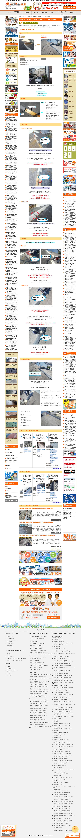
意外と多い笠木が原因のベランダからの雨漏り (11, 149)
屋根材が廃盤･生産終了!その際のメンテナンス (11, 281)
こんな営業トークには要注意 (69, 375)
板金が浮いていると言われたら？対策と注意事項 (70, 384)
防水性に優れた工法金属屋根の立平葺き (10, 202)
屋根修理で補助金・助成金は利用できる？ (69, 349)
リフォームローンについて (35, 688)
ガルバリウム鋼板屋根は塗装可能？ (70, 207)
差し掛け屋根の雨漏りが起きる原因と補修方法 (11, 227)
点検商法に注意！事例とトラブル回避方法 (38, 650)
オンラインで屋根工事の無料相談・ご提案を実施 (70, 357)
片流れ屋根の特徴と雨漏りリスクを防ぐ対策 (11, 220)
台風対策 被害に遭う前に (34, 660)
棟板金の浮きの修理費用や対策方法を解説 (11, 137)
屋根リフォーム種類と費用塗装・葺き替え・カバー (70, 258)
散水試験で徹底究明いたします (36, 658)
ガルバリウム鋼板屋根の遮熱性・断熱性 (70, 210)
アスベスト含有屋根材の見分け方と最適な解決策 (11, 254)
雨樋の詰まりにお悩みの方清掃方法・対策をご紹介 (70, 427)
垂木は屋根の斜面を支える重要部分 (36, 695)
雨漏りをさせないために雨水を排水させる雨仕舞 (11, 242)
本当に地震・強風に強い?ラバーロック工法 (11, 209)
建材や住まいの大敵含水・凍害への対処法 (11, 236)
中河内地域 (8, 495)
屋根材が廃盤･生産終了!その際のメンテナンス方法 (63, 713)
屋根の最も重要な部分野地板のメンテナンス (11, 262)
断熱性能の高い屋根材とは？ (9, 332)
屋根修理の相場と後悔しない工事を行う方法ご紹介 (39, 681)
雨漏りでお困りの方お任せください (36, 645)
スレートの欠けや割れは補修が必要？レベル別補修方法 (64, 687)
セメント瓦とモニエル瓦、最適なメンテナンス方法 (63, 694)
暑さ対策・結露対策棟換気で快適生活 (61, 732)
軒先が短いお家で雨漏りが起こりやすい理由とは (11, 251)
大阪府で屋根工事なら (11, 458)
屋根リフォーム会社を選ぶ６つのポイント (70, 300)
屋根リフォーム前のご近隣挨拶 (36, 648)
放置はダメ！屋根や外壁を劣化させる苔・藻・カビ (63, 803)
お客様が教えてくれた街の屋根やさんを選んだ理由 (16, 658)
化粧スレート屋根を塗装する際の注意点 (69, 279)
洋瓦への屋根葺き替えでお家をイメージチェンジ (11, 284)
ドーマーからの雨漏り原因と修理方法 (11, 326)
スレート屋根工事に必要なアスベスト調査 (61, 748)
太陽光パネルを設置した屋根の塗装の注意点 (70, 276)
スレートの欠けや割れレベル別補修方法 (69, 264)
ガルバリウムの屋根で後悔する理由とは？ (11, 296)
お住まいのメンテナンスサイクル (60, 772)
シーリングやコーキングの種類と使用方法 (11, 199)
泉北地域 (8, 490)
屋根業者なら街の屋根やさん (12, 669)
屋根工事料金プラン (34, 641)
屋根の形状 (8, 217)
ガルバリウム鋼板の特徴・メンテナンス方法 (62, 751)
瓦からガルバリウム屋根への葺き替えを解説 (70, 204)
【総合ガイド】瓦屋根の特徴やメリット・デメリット (63, 678)
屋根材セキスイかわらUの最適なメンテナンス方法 (70, 285)
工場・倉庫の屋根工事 (69, 435)
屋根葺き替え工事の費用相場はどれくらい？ (70, 242)
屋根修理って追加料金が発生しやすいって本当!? (70, 387)
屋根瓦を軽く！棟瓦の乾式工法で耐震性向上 (69, 318)
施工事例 (27, 12)
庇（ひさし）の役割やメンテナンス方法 (11, 322)
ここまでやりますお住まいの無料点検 (62, 13)
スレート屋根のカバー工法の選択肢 (70, 261)
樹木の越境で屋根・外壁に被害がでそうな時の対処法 (70, 390)
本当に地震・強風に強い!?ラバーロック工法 (62, 808)
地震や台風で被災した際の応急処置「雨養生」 (11, 206)
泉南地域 (8, 497)
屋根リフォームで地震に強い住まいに (37, 662)
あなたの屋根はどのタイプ (59, 639)
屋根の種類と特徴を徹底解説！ (10, 118)
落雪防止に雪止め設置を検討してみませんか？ (39, 708)
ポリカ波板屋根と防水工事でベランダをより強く (70, 424)
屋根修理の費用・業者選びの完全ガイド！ (11, 124)
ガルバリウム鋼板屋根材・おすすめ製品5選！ (62, 663)
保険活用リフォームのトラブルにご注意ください (70, 394)
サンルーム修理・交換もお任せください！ (70, 418)
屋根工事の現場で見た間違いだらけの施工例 (69, 328)
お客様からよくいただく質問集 (59, 648)
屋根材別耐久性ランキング (10, 271)
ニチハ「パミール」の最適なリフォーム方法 (62, 651)
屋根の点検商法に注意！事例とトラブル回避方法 (70, 381)
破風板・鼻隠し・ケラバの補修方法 (60, 699)
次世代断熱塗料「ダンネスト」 (68, 334)
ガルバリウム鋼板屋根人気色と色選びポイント (70, 213)
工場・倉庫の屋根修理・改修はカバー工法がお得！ (70, 421)
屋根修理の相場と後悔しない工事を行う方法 (69, 239)
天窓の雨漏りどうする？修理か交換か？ (11, 329)
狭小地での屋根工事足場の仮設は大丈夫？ (69, 292)
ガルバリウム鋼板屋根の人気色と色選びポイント (63, 675)
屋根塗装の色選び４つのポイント (68, 331)
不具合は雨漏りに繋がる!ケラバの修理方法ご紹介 (11, 146)
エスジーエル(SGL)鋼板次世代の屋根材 (11, 299)
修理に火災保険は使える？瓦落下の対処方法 (70, 312)
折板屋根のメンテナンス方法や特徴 (60, 690)
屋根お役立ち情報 (68, 302)
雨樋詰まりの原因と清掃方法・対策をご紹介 (38, 715)
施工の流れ (44, 12)
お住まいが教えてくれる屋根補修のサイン (70, 248)
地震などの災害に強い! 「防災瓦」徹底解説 (69, 325)
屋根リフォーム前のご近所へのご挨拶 (69, 363)
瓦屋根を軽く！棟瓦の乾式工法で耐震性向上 (62, 741)
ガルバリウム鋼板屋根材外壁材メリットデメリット (70, 222)
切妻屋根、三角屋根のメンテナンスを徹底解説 (11, 224)
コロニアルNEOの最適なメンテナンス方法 (70, 289)
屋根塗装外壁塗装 (71, 112)
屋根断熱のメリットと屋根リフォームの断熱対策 (11, 336)
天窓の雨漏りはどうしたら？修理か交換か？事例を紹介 (64, 701)
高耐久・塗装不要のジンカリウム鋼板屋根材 (11, 306)
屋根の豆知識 (9, 264)
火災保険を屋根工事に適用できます (36, 664)
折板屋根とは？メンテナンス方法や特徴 (70, 273)
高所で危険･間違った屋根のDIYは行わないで (62, 756)
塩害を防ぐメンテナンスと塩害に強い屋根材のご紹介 (63, 801)
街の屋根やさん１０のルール (12, 639)
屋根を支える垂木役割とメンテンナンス (11, 312)
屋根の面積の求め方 (10, 211)
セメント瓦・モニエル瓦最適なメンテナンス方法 (11, 182)
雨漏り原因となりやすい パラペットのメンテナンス (39, 701)
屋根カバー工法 (72, 81)
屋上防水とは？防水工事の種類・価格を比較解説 (11, 173)
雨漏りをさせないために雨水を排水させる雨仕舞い (63, 813)
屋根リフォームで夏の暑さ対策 (36, 667)
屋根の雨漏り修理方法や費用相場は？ (11, 316)
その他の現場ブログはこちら (56, 548)
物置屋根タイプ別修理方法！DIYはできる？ (69, 414)
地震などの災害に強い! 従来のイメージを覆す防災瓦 (63, 744)
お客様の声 (35, 12)
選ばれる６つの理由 (10, 638)
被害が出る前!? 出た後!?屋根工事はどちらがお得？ (70, 372)
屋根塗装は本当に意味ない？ (10, 127)
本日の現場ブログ (10, 656)
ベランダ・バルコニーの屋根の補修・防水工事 (39, 665)
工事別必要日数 (68, 297)
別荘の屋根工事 (68, 441)
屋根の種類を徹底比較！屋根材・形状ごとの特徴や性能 (64, 680)
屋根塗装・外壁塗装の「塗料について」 (61, 644)
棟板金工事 (71, 106)
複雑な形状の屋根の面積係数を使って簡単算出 (11, 215)
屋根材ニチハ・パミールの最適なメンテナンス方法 (70, 282)
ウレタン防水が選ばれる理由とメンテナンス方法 (11, 159)
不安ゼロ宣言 (9, 641)
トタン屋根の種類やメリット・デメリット (69, 270)
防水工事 (71, 96)
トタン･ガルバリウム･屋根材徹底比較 (11, 292)
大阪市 (7, 493)
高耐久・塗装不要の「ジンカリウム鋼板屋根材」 (63, 753)
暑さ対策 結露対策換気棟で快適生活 (10, 233)
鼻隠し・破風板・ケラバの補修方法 (11, 143)
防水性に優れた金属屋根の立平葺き (60, 794)
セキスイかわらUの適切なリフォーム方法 (61, 650)
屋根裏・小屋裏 (9, 229)
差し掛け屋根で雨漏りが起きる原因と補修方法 (62, 811)
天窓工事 (71, 117)
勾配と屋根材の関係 (10, 238)
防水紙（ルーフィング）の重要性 (60, 779)
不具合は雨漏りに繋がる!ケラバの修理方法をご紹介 (63, 709)
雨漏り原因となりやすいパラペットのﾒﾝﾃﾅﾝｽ (11, 166)
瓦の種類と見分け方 (10, 247)
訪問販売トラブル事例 (69, 378)
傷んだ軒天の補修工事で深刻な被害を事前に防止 (11, 153)
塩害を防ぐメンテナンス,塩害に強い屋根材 (11, 274)
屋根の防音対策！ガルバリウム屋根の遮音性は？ (70, 225)
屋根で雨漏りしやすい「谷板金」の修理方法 (11, 245)
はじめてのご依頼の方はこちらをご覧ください (39, 636)
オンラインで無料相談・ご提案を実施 (37, 638)
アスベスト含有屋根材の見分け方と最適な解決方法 (63, 746)
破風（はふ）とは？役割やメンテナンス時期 (11, 349)
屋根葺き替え (72, 75)
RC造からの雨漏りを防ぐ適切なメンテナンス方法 (11, 319)
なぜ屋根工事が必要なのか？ (70, 233)
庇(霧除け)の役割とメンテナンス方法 (10, 196)
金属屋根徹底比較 (57, 789)
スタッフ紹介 (9, 452)
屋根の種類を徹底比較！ (67, 254)
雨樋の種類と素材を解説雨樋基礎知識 (11, 339)
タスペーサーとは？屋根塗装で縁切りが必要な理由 (63, 707)
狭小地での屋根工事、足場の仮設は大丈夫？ (62, 658)
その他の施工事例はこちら (57, 468)
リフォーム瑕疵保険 (10, 643)
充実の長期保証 (10, 645)
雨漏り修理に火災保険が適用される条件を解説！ (70, 343)
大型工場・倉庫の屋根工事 (35, 669)
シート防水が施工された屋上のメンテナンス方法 (11, 163)
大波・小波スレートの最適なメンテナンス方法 (11, 192)
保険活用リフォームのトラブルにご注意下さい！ (63, 797)
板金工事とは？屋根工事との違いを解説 (11, 134)
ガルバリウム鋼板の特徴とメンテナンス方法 (11, 302)
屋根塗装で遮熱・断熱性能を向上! (69, 337)
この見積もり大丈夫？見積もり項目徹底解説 (69, 369)
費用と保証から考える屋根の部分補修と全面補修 (39, 691)
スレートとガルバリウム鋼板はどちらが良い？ (70, 197)
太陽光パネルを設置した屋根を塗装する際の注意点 (39, 722)
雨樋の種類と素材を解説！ (35, 720)
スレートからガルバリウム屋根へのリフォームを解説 (70, 201)
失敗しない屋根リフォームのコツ (69, 236)
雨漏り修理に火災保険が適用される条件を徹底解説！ (63, 830)
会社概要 (71, 12)
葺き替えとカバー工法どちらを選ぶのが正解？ (70, 251)
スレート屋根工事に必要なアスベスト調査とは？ (11, 342)
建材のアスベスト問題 (11, 256)
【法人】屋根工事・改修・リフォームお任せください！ (40, 674)
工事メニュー (54, 12)
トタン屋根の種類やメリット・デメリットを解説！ (63, 689)
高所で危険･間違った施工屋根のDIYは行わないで (11, 309)
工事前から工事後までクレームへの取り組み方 (70, 366)
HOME (20, 16)
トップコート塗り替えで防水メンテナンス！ (11, 346)
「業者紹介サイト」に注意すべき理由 (69, 397)
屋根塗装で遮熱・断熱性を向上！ (60, 735)
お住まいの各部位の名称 (11, 120)
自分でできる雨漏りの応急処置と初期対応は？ (70, 340)
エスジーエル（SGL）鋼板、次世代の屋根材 (62, 792)
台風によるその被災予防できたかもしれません (70, 306)
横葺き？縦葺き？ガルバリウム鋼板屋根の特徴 (70, 219)
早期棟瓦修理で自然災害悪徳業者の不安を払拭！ (11, 189)
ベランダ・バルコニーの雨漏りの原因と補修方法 (11, 176)
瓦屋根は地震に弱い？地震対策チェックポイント (70, 321)
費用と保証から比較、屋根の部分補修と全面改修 (70, 245)
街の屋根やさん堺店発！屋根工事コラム (14, 660)
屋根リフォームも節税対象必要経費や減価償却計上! (70, 448)
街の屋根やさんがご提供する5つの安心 (18, 13)
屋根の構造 (8, 139)
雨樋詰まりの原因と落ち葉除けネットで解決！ (70, 430)
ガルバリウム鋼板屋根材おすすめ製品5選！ (70, 216)
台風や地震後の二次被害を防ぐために (70, 315)
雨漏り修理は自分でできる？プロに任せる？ (11, 130)
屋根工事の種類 (69, 71)
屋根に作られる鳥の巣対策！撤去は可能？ (38, 719)
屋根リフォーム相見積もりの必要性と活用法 (38, 684)
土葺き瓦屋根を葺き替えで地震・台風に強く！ (11, 186)
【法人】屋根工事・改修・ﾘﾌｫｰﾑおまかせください (70, 445)
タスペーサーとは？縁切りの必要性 (10, 156)
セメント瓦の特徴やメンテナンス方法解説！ (11, 179)
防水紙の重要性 (9, 259)
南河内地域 (8, 488)
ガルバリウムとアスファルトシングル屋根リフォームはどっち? (11, 288)
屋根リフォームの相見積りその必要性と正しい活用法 (70, 360)
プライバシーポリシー (11, 461)
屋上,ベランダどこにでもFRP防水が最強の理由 (11, 169)
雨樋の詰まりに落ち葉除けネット (36, 717)
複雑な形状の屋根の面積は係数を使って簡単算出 (63, 728)
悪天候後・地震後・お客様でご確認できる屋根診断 (63, 643)
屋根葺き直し (72, 101)
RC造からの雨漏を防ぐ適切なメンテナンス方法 (62, 755)
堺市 (7, 486)
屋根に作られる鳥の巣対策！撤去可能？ (70, 433)
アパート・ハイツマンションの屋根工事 (69, 439)
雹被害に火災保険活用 (58, 827)
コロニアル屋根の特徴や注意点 (68, 267)
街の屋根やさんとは (10, 636)
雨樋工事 (71, 91)
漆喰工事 (71, 86)
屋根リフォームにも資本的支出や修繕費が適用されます (40, 689)
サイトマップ (9, 468)
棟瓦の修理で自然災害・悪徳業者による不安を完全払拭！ (64, 716)
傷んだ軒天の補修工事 (58, 767)
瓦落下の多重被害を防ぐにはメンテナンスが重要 (70, 309)
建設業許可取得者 (10, 455)
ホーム (9, 12)
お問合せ (8, 465)
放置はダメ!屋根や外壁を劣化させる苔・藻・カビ (11, 278)
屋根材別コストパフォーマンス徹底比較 (11, 268)
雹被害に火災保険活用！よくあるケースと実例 (70, 346)
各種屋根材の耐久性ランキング (59, 784)
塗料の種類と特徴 (69, 460)
